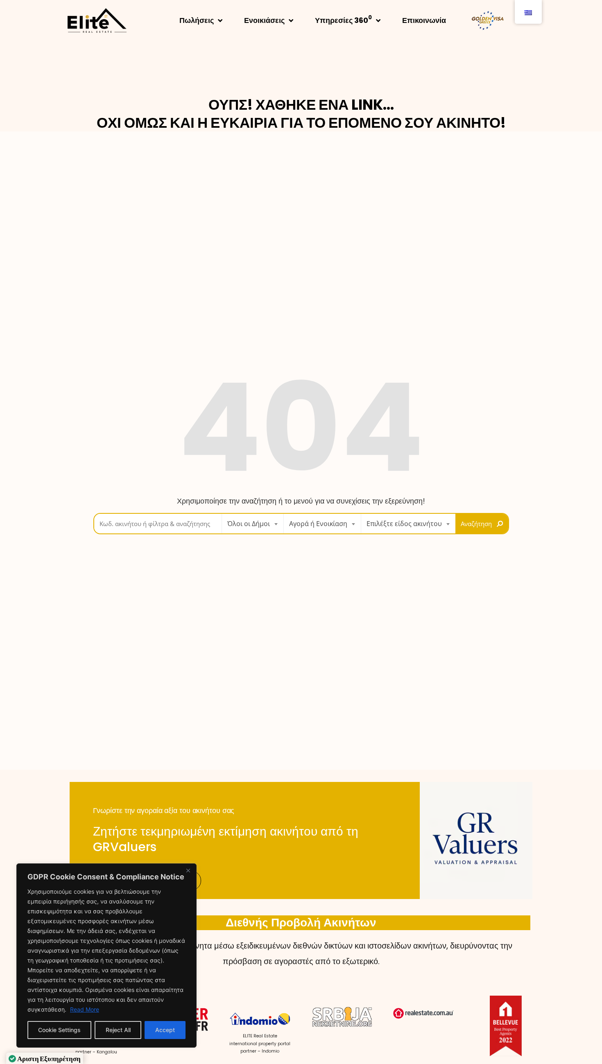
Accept (165, 1029)
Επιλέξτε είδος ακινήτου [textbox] (404, 523)
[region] (106, 955)
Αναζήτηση (476, 524)
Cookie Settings (59, 1029)
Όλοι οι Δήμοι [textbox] (248, 523)
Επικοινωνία (424, 20)
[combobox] (252, 523)
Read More (84, 1009)
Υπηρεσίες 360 (343, 19)
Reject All (118, 1029)
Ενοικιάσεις (264, 20)
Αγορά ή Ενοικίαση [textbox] (318, 523)
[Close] (188, 870)
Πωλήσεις (196, 20)
